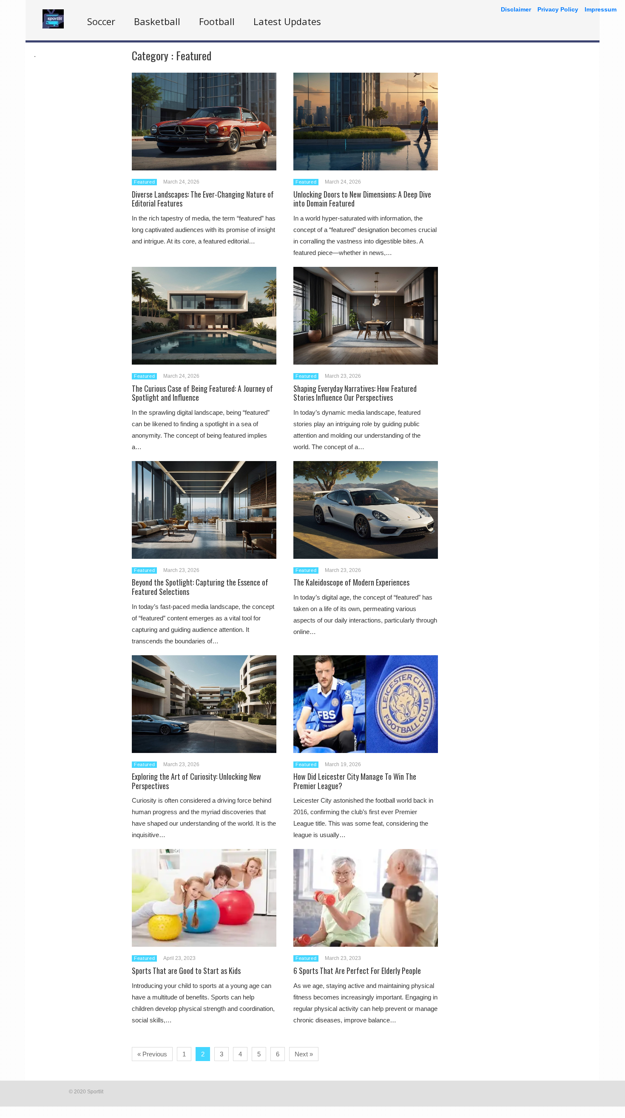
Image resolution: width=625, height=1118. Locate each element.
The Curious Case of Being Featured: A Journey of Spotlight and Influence (202, 393)
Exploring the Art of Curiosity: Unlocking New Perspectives (196, 781)
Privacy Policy (557, 9)
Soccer (101, 21)
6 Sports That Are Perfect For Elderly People (357, 970)
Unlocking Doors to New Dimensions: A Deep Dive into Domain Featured (362, 199)
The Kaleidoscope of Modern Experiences (351, 582)
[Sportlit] (53, 26)
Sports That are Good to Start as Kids (186, 970)
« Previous (152, 1054)
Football (217, 21)
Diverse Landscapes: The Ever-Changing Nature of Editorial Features (203, 199)
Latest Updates (287, 21)
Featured (144, 181)
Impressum (600, 9)
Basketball (157, 21)
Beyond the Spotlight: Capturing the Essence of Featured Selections (200, 587)
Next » (304, 1054)
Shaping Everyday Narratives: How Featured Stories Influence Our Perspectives (355, 393)
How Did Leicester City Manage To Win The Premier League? (354, 781)
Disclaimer (516, 9)
